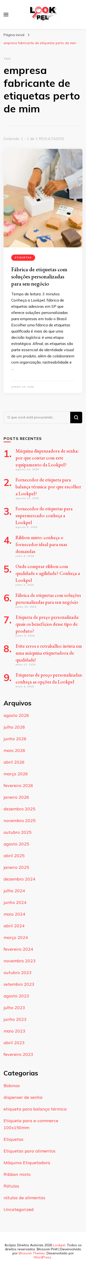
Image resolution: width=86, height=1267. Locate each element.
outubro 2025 (18, 832)
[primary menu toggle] (6, 14)
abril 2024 (14, 925)
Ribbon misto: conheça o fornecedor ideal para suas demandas (41, 544)
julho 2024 (14, 890)
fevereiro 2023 (18, 1054)
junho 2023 (15, 1019)
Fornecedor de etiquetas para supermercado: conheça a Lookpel (44, 516)
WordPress (42, 1257)
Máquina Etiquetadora (27, 1162)
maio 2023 (14, 1031)
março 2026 (16, 774)
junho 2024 (15, 902)
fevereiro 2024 (18, 949)
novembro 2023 (20, 961)
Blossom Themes (32, 1253)
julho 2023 (14, 1007)
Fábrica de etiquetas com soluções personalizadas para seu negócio (39, 276)
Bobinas (12, 1085)
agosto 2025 (16, 844)
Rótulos (11, 1186)
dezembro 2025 (19, 809)
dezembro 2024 (19, 879)
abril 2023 (14, 1042)
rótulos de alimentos (24, 1197)
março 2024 (16, 937)
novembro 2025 (20, 820)
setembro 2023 (19, 984)
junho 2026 (15, 738)
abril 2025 (14, 855)
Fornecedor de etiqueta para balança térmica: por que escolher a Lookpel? (48, 487)
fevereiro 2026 (18, 785)
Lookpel (59, 1245)
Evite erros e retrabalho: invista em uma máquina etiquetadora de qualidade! (49, 653)
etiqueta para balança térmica (35, 1109)
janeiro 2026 (16, 797)
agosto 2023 (16, 996)
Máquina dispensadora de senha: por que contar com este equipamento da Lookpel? (47, 458)
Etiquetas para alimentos (29, 1151)
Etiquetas (23, 257)
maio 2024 (14, 914)
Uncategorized (19, 1209)
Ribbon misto (17, 1174)
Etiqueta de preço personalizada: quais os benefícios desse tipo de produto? (47, 624)
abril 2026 (14, 762)
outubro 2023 (18, 972)
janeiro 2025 (16, 867)
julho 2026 (14, 727)
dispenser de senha (23, 1097)
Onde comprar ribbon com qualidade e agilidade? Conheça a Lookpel (48, 573)
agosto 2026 (16, 715)
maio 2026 (14, 750)
